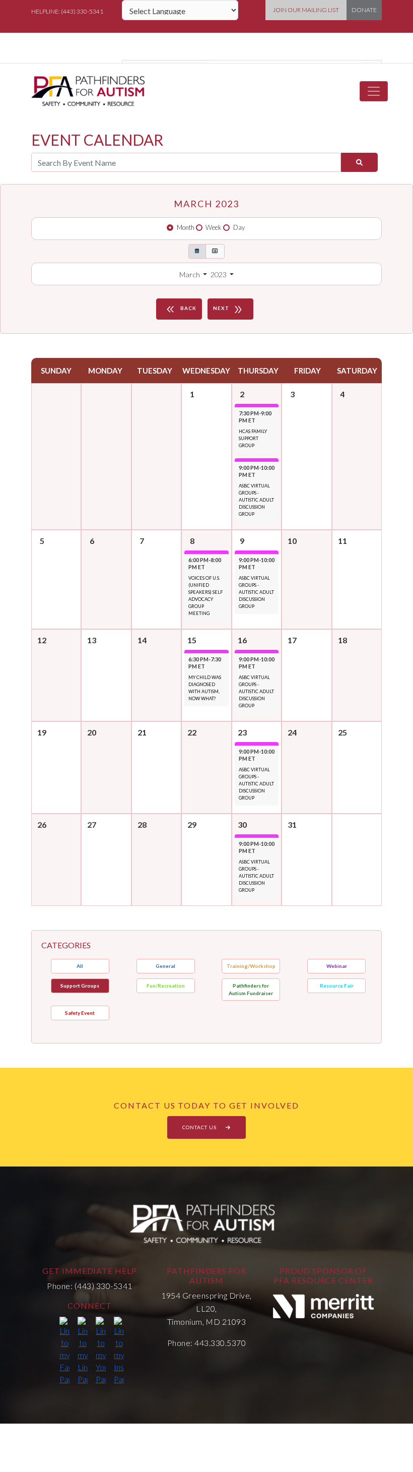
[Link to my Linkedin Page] (83, 1351)
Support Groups (79, 986)
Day (239, 227)
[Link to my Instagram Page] (119, 1351)
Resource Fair (337, 986)
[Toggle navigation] (374, 91)
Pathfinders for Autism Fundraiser (251, 989)
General (165, 966)
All (80, 966)
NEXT (228, 309)
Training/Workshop (251, 966)
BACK (180, 309)
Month (185, 227)
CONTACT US (200, 1127)
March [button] (190, 274)
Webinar (336, 966)
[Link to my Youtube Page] (101, 1351)
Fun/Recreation (166, 986)
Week (213, 227)
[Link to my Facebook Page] (64, 1351)
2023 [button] (219, 274)
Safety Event (80, 1013)
